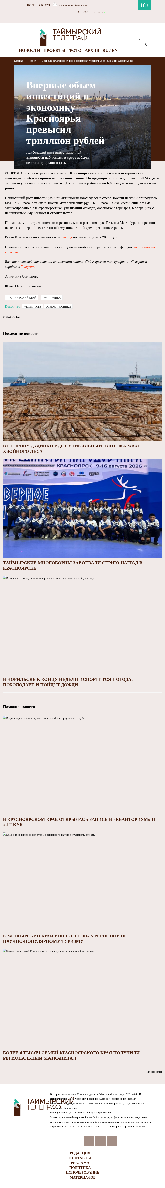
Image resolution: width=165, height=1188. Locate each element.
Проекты (54, 50)
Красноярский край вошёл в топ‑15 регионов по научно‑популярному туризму (65, 938)
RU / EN (110, 50)
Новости (29, 50)
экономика (52, 297)
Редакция (80, 1153)
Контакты (80, 1158)
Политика (80, 1168)
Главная (19, 60)
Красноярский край (21, 297)
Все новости (153, 1071)
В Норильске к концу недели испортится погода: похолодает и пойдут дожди (68, 682)
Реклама (80, 1163)
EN (139, 39)
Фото (75, 50)
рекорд (67, 237)
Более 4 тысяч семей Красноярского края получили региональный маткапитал (71, 1055)
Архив (92, 50)
